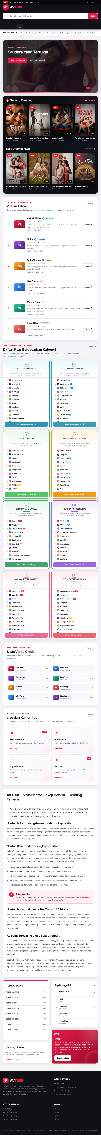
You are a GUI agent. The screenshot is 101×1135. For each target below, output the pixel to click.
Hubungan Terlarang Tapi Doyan (41, 138)
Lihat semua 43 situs (26, 494)
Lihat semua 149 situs (26, 635)
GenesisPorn (64, 529)
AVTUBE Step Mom (9, 1109)
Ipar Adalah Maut (58, 138)
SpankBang (15, 411)
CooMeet (14, 521)
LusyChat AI (63, 536)
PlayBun (62, 399)
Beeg (13, 403)
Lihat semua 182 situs (74, 424)
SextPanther (15, 540)
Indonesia (57, 1109)
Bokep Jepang (65, 33)
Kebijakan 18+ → (12, 1059)
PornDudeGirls (16, 532)
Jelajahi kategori (37, 60)
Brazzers (62, 451)
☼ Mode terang (92, 2)
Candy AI (62, 380)
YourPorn (14, 407)
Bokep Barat (25, 33)
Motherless (15, 415)
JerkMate (14, 474)
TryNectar (63, 418)
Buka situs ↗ (14, 748)
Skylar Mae (15, 591)
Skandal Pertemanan (14, 138)
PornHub (14, 380)
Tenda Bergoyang (82, 186)
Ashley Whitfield (17, 618)
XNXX (13, 392)
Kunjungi (88, 224)
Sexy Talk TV (16, 544)
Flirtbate (14, 489)
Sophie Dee (15, 626)
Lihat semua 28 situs (74, 635)
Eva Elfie (14, 606)
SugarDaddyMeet (66, 626)
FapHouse (63, 474)
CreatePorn (63, 403)
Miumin (13, 614)
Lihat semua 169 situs (26, 424)
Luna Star (14, 595)
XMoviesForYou (17, 418)
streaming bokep (55, 921)
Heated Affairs (65, 614)
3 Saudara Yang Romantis (16, 186)
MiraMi (13, 548)
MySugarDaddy (65, 629)
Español (56, 1116)
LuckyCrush (15, 529)
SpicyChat (63, 392)
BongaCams (15, 470)
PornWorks (63, 555)
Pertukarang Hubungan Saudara (87, 138)
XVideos (14, 384)
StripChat (14, 454)
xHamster (14, 388)
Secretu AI (63, 548)
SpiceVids (63, 458)
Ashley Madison (65, 599)
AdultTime (63, 470)
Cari (93, 16)
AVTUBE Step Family (10, 1116)
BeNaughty (63, 595)
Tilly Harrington (17, 610)
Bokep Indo (91, 33)
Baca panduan (63, 1058)
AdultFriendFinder (66, 591)
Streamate (15, 466)
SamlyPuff (15, 603)
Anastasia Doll (16, 629)
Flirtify (13, 485)
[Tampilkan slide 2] (92, 88)
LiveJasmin (15, 462)
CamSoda (14, 451)
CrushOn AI (63, 415)
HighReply (63, 618)
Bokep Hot (79, 33)
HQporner (14, 399)
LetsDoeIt (63, 466)
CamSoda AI (64, 411)
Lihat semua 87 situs (74, 494)
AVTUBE (30, 828)
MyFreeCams (15, 481)
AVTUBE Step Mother (10, 1112)
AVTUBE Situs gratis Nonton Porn (65, 1087)
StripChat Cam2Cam (19, 555)
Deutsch (56, 1119)
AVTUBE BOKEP (59, 1084)
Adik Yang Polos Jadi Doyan (62, 186)
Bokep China (51, 33)
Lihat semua (90, 100)
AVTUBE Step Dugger (10, 1119)
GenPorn (62, 559)
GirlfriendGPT (64, 388)
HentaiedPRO (64, 481)
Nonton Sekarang (17, 60)
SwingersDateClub (66, 622)
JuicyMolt (63, 540)
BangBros (63, 455)
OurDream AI (64, 384)
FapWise (62, 551)
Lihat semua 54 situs (74, 564)
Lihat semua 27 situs (26, 564)
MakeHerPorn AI (65, 532)
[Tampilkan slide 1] (88, 88)
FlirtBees (14, 551)
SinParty (14, 458)
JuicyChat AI (64, 396)
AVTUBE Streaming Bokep (62, 1094)
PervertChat (15, 559)
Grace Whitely (16, 622)
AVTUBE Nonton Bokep (61, 1091)
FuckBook (63, 606)
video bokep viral (75, 851)
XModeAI (62, 525)
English (56, 1112)
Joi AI (61, 407)
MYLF (61, 489)
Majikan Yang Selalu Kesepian (40, 186)
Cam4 (13, 477)
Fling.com (62, 603)
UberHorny (63, 610)
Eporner (14, 396)
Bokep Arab (38, 33)
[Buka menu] (20, 26)
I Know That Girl (65, 462)
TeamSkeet (63, 485)
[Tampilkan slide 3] (94, 88)
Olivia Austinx (16, 599)
